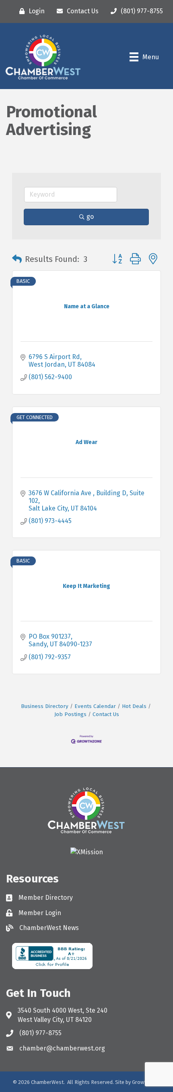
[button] (17, 259)
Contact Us (106, 714)
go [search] (90, 216)
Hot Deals (134, 706)
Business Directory (44, 706)
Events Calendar (95, 706)
